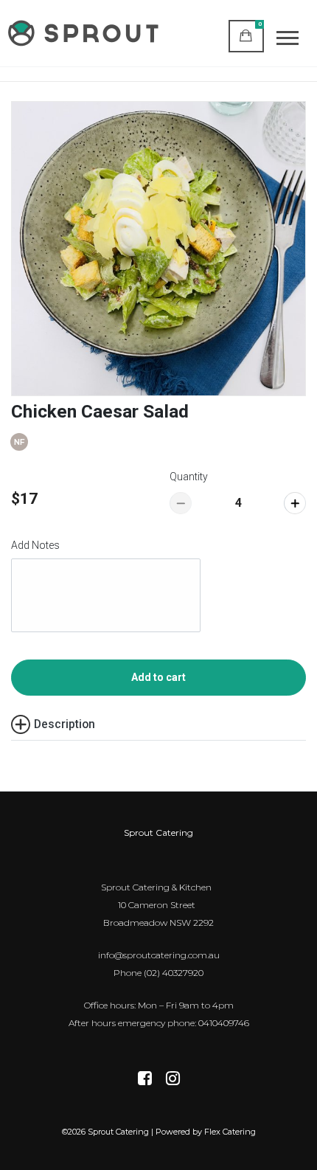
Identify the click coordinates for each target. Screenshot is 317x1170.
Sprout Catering (158, 832)
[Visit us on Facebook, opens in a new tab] (145, 1079)
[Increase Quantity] (295, 503)
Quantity (189, 476)
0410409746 (223, 1022)
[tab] (158, 724)
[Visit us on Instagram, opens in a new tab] (173, 1079)
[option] (158, 248)
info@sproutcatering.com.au (159, 954)
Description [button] (64, 724)
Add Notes (35, 545)
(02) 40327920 (173, 972)
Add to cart (158, 677)
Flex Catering (230, 1131)
